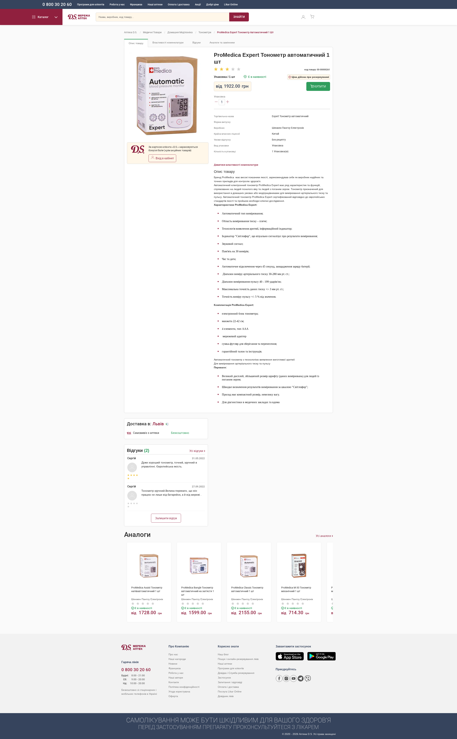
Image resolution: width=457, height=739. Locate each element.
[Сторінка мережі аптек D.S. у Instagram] (286, 678)
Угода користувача (179, 691)
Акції (198, 4)
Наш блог (223, 654)
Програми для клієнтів (90, 4)
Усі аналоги (323, 535)
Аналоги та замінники (222, 42)
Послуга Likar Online (230, 691)
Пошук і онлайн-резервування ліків (238, 659)
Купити (320, 86)
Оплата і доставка (179, 4)
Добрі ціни (212, 4)
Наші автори (176, 677)
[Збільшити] (227, 102)
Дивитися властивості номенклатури (236, 164)
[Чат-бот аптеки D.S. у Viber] (307, 678)
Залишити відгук (166, 518)
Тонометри (205, 32)
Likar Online (231, 4)
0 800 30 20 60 (57, 4)
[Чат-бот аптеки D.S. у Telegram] (300, 678)
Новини (173, 663)
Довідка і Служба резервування (236, 673)
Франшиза (136, 4)
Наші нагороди (177, 659)
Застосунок (224, 677)
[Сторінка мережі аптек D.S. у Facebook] (279, 678)
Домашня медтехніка (180, 32)
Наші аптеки (155, 4)
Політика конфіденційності (184, 686)
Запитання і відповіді (230, 682)
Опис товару (136, 43)
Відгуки (196, 42)
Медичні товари (152, 32)
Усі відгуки (196, 450)
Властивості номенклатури (168, 42)
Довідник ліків (225, 696)
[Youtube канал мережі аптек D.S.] (293, 678)
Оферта (173, 696)
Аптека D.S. (130, 32)
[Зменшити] (216, 102)
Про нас (173, 654)
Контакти (174, 682)
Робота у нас (117, 4)
